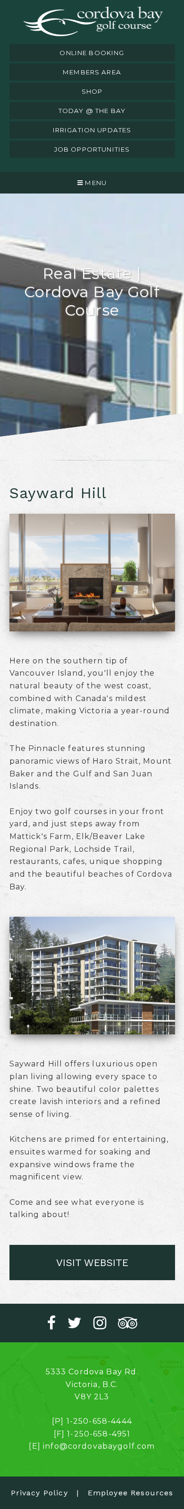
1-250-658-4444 (99, 1421)
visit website (92, 1262)
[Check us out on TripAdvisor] (127, 1323)
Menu (95, 182)
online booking (91, 52)
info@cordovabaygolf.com (99, 1446)
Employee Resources (131, 1492)
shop (92, 91)
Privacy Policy (39, 1492)
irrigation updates (92, 130)
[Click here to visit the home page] (92, 22)
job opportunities (92, 149)
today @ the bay (92, 110)
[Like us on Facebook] (57, 1323)
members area (92, 72)
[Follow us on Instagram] (105, 1323)
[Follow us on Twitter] (80, 1323)
